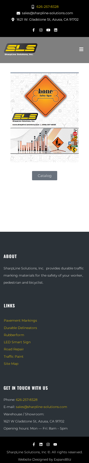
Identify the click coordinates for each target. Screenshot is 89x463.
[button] (81, 49)
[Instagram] (40, 29)
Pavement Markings (20, 320)
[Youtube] (48, 29)
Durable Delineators (20, 328)
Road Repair (14, 349)
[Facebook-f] (33, 29)
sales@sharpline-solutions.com (41, 407)
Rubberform (14, 335)
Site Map (11, 363)
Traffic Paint (13, 356)
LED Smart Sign (17, 342)
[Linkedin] (55, 29)
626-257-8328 (26, 400)
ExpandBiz (62, 459)
